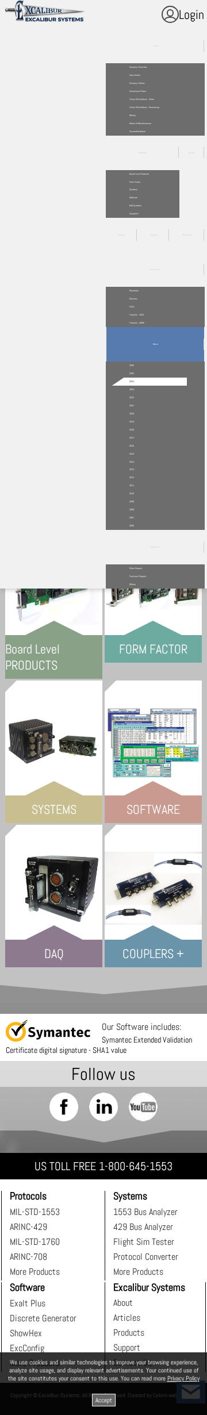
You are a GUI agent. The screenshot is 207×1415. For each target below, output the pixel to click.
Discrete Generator (43, 1318)
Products (128, 1332)
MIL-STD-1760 (35, 1242)
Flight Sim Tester (143, 1242)
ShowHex (26, 1333)
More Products (35, 1272)
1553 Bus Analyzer (145, 1212)
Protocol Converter (145, 1257)
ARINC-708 (28, 1257)
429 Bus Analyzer (143, 1227)
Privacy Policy (183, 1378)
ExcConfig (27, 1348)
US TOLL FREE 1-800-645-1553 (103, 1166)
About (123, 1303)
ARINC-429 (28, 1227)
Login (191, 14)
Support (126, 1347)
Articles (126, 1318)
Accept (103, 1400)
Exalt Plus (27, 1303)
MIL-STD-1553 (35, 1212)
